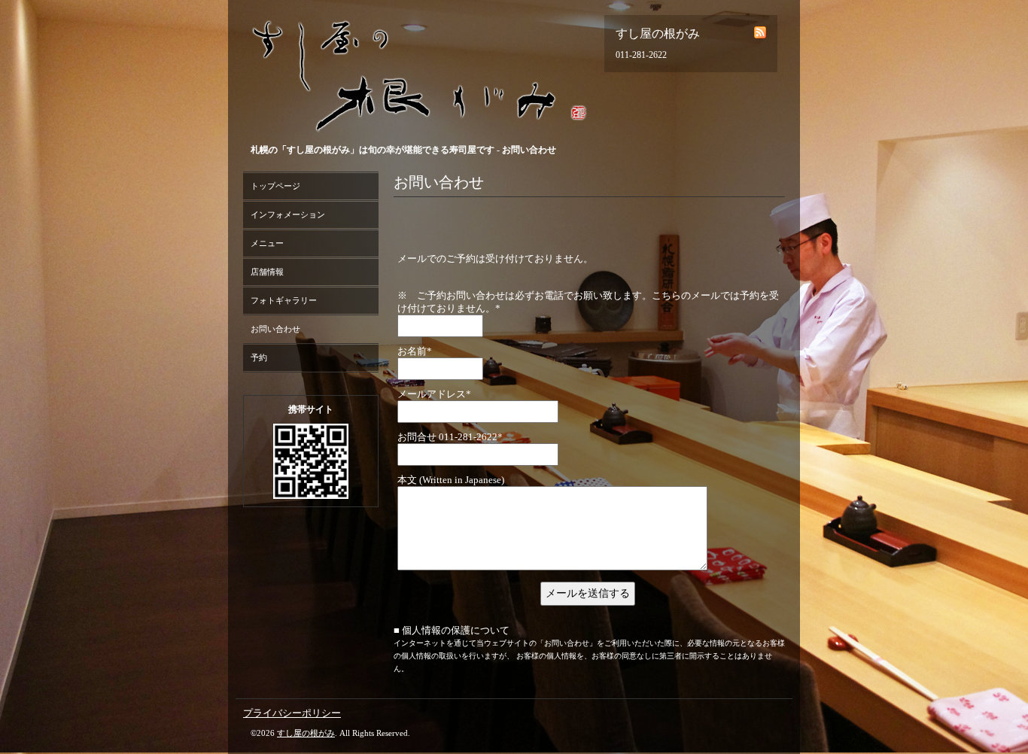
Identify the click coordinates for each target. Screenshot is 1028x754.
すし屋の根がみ (306, 732)
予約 (259, 357)
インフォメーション (288, 214)
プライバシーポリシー (292, 713)
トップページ (275, 185)
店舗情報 (267, 271)
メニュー (267, 243)
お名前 (414, 351)
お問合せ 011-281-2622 (450, 436)
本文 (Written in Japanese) (450, 479)
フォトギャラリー (284, 300)
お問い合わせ (275, 328)
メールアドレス (434, 394)
